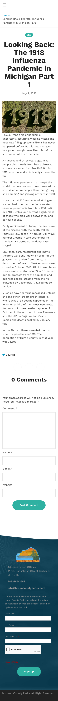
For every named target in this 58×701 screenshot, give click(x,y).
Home (6, 15)
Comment (9, 408)
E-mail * (7, 468)
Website (7, 485)
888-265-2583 (16, 581)
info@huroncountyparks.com (26, 588)
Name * (7, 452)
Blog (29, 35)
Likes (10, 354)
